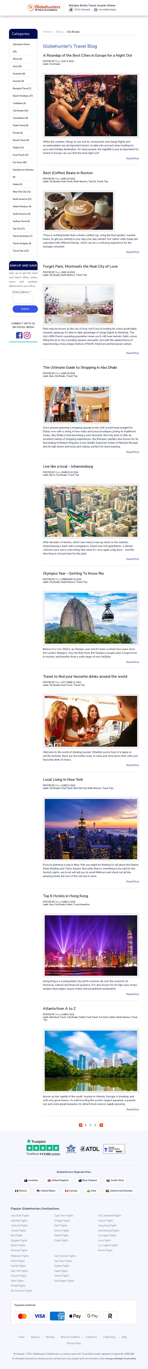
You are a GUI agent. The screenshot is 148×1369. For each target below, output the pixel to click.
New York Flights (19, 1271)
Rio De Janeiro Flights (21, 1290)
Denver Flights (61, 1230)
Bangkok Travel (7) (22, 88)
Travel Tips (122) (21, 250)
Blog (124, 1337)
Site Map (50, 1337)
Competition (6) (20, 118)
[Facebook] (19, 335)
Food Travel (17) (21, 155)
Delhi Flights (60, 1225)
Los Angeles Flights (108, 1245)
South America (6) (22, 213)
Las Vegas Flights (107, 1235)
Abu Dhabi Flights (20, 1215)
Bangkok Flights (19, 1240)
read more (133, 158)
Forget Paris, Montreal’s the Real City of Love (80, 266)
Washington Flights (64, 1281)
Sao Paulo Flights (63, 1261)
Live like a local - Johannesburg (68, 466)
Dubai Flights (61, 1240)
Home (21, 1337)
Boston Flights (18, 1245)
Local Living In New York (63, 779)
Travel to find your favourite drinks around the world (85, 676)
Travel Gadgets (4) (22, 243)
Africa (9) (17, 58)
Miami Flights (18, 1261)
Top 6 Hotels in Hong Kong (65, 896)
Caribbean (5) (19, 103)
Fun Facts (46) (20, 162)
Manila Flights (105, 1250)
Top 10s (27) (19, 228)
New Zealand (89, 1180)
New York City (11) (22, 191)
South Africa (117, 1180)
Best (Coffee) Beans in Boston (68, 172)
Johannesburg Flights (108, 1230)
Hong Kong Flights (107, 1225)
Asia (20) (17, 66)
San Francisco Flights (65, 1256)
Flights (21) (18, 147)
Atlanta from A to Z (59, 1008)
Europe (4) (18, 132)
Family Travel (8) (21, 140)
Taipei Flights (61, 1271)
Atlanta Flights (18, 1230)
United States (48, 1190)
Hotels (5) (17, 184)
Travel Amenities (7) (22, 236)
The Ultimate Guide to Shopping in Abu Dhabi (80, 367)
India (93, 1190)
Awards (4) (18, 81)
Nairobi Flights (18, 1266)
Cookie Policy (109, 1337)
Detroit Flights (61, 1235)
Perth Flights (17, 1281)
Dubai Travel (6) (20, 125)
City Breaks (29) (20, 110)
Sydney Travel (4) (21, 221)
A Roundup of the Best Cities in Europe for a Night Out (87, 55)
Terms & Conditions (70, 1337)
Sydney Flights (61, 1266)
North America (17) (22, 199)
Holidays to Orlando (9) (23, 173)
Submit (25, 309)
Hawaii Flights (105, 1220)
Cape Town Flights (63, 1215)
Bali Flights (17, 1235)
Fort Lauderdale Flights (109, 1215)
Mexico (23, 1190)
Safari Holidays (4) (22, 206)
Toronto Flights (61, 1275)
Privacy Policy (74, 1343)
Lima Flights (104, 1240)
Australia (33, 1180)
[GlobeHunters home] (44, 8)
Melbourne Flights (20, 1256)
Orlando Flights (19, 1275)
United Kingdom (60, 1180)
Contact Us (91, 1337)
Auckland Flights (19, 1225)
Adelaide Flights (19, 1220)
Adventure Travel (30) (21, 48)
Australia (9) (19, 73)
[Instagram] (27, 335)
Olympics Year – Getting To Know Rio (73, 573)
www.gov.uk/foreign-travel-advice (120, 1358)
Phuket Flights (18, 1285)
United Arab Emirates (121, 1190)
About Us (35, 1337)
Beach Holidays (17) (23, 95)
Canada (73, 1190)
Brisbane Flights (19, 1250)
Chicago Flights (62, 1220)
